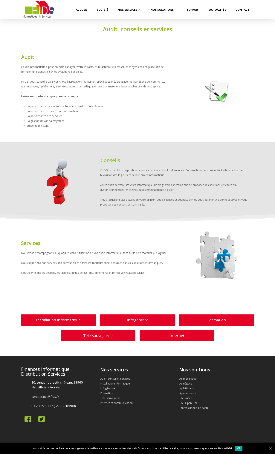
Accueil (81, 9)
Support (193, 9)
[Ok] (270, 448)
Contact (242, 9)
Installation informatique (58, 319)
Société (102, 9)
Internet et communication (116, 403)
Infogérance (137, 319)
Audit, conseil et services (115, 378)
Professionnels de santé (194, 408)
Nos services (127, 9)
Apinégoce (185, 383)
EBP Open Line (188, 403)
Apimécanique (187, 378)
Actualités (217, 9)
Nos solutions (162, 9)
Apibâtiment (186, 388)
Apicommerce (187, 393)
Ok (239, 448)
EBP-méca (185, 398)
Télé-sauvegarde (98, 335)
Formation (216, 319)
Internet (177, 335)
